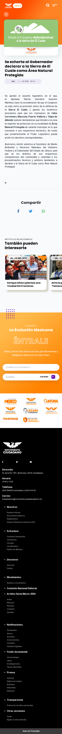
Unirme (44, 377)
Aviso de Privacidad (31, 731)
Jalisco (17, 6)
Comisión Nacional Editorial (22, 588)
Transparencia (15, 700)
